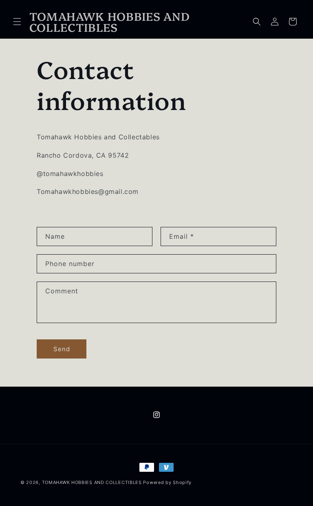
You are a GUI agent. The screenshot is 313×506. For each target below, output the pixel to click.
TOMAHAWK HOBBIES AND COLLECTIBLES (92, 482)
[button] (17, 22)
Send (61, 349)
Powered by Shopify (167, 482)
